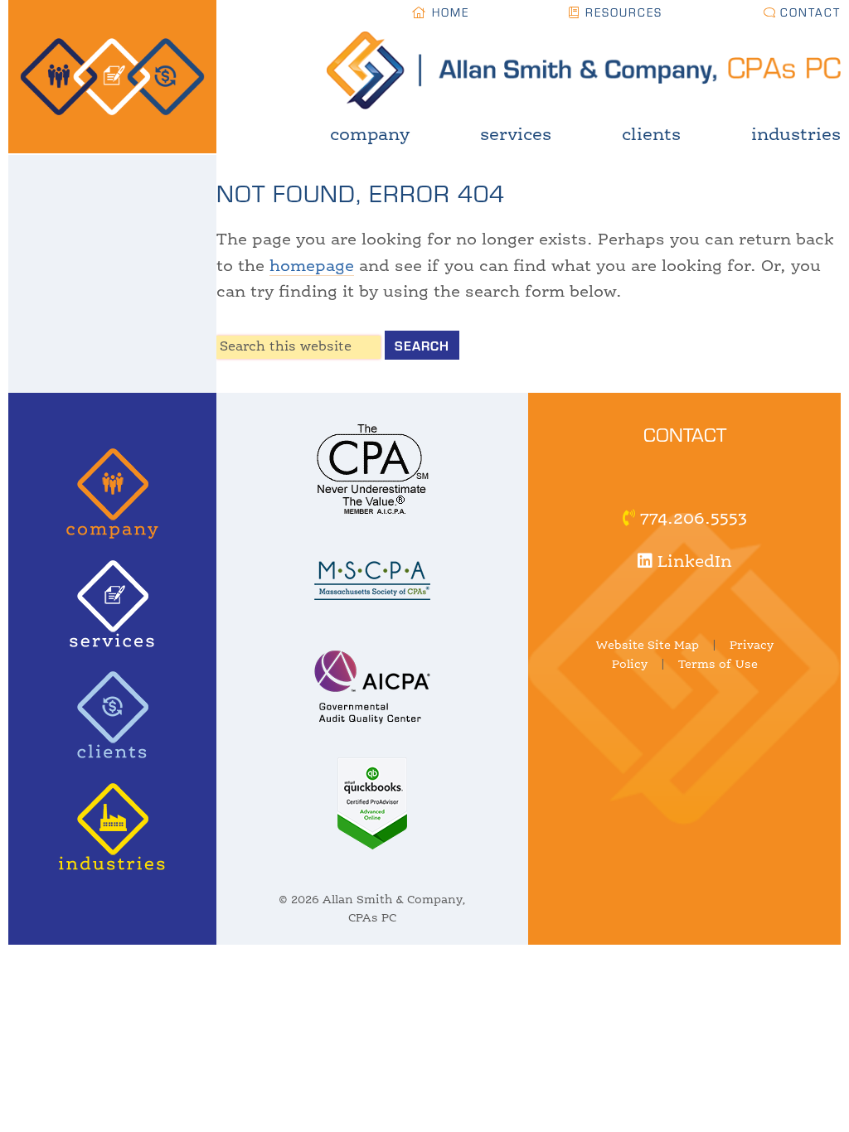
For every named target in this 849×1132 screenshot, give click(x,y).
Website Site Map (647, 645)
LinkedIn (692, 562)
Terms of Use (718, 664)
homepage (311, 267)
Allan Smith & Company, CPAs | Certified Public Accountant (15, 76)
